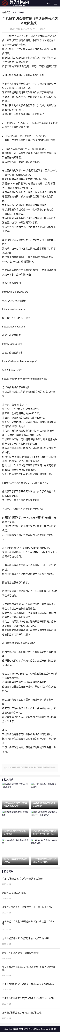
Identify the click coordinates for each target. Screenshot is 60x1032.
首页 (14, 12)
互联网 (21, 12)
